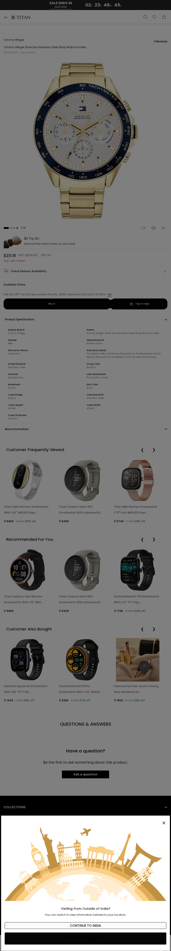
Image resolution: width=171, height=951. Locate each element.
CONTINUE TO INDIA (85, 925)
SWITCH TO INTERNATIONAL (85, 938)
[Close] (85, 820)
